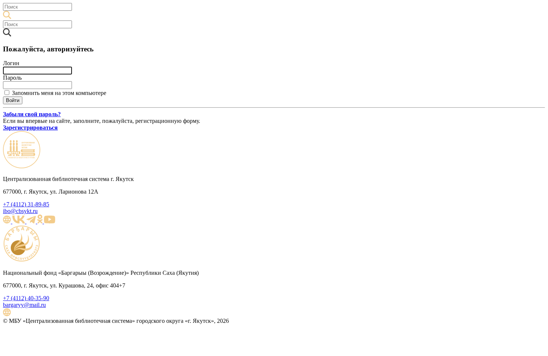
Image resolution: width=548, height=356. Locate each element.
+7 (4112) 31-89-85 (26, 204)
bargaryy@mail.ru (24, 305)
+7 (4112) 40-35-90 (26, 298)
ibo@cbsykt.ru (20, 211)
